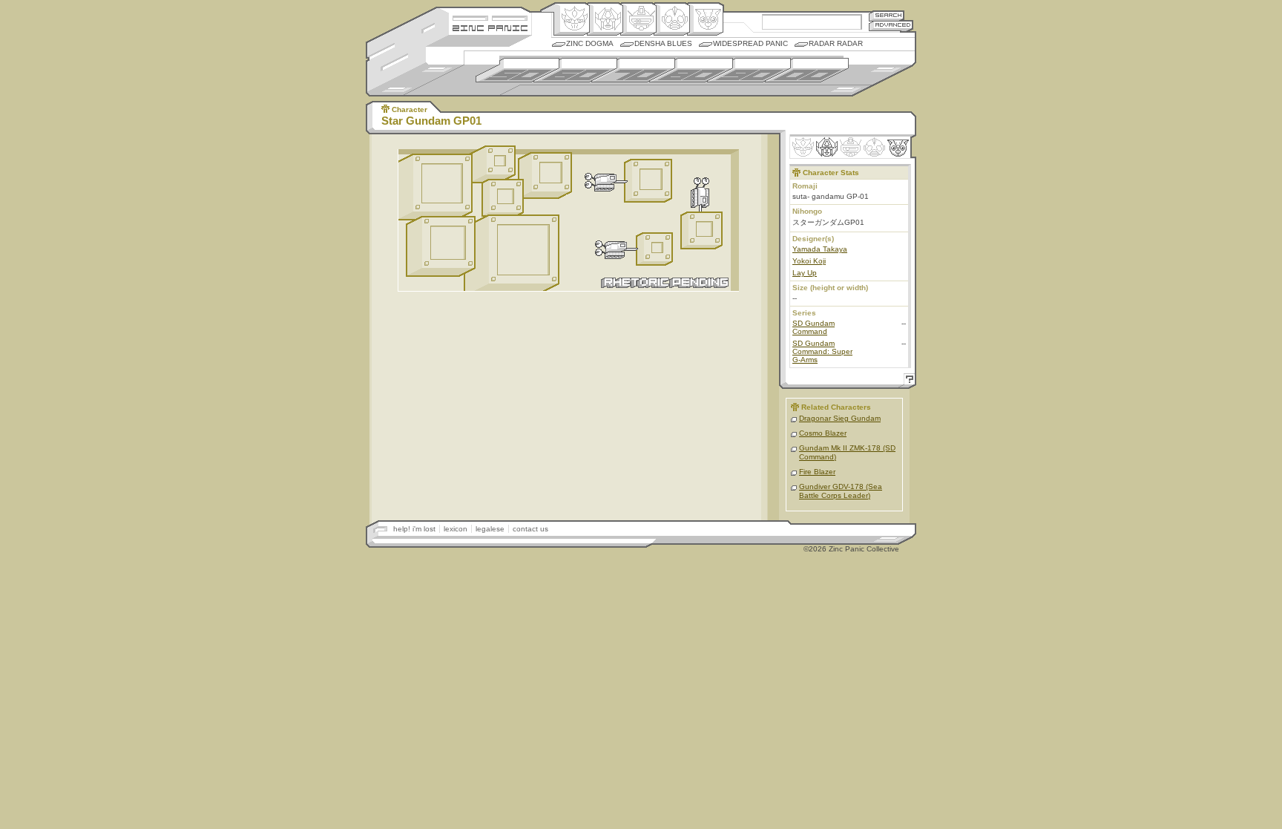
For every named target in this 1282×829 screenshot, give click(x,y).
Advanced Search (891, 25)
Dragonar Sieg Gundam (840, 418)
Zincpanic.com (490, 27)
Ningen (671, 19)
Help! (907, 381)
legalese (490, 529)
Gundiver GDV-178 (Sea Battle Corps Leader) (840, 490)
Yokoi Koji (809, 261)
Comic (705, 19)
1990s (749, 70)
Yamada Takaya (819, 249)
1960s (575, 70)
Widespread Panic (750, 43)
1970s (633, 70)
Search (886, 15)
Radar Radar (836, 43)
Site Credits (490, 17)
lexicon (455, 529)
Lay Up (804, 273)
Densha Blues (663, 43)
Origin (571, 19)
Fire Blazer (817, 472)
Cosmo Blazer (823, 433)
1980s (691, 70)
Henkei (605, 19)
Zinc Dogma (590, 43)
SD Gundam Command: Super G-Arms (822, 351)
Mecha (638, 19)
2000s (807, 70)
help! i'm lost (414, 529)
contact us (530, 529)
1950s (517, 70)
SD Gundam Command (813, 327)
